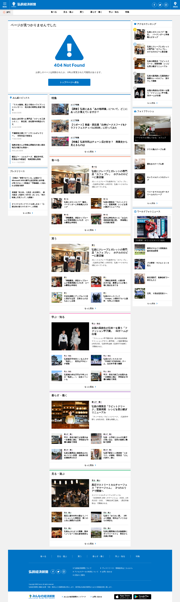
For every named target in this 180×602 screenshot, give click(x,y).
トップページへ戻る (69, 82)
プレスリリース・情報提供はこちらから (117, 568)
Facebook (154, 5)
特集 (127, 12)
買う (82, 12)
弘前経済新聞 (24, 4)
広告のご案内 (79, 575)
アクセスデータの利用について (86, 572)
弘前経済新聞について (83, 568)
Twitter (160, 5)
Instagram (166, 5)
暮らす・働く (96, 12)
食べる (54, 12)
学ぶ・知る (114, 12)
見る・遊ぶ (68, 12)
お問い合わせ (107, 572)
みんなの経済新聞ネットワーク (42, 597)
